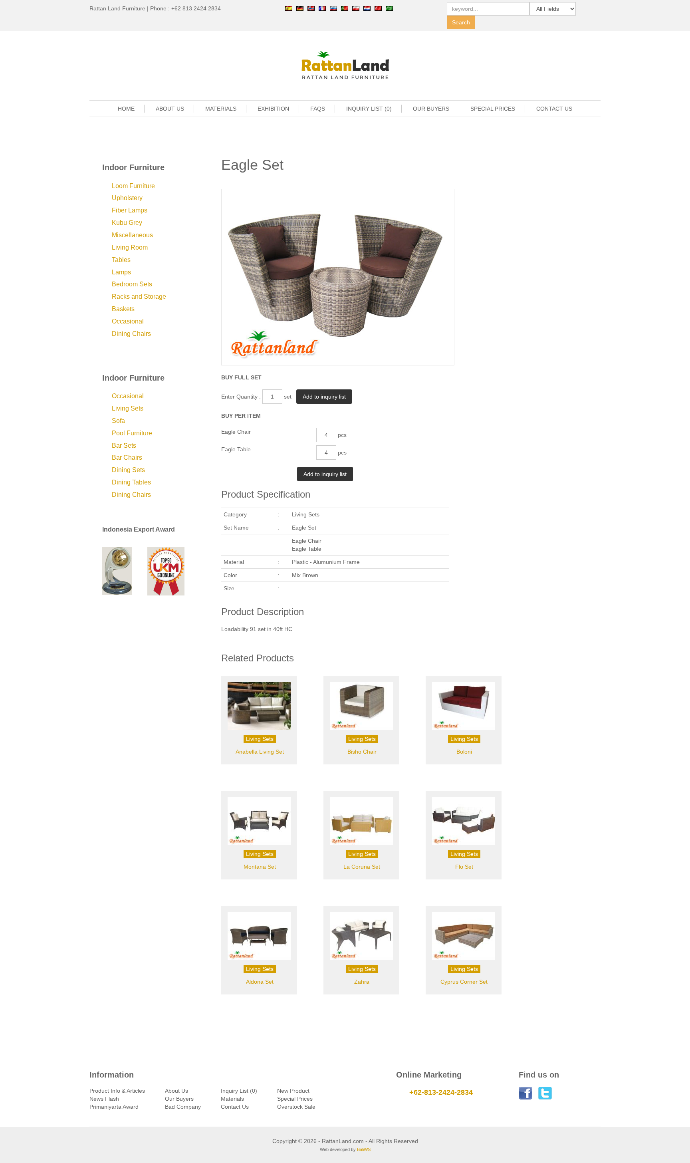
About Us (176, 1091)
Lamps (121, 272)
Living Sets (127, 408)
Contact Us (235, 1106)
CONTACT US (554, 108)
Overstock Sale (296, 1106)
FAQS (317, 108)
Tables (121, 259)
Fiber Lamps (129, 210)
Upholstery (127, 197)
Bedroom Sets (132, 284)
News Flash (104, 1099)
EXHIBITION (273, 108)
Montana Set (260, 866)
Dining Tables (131, 482)
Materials (232, 1099)
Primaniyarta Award (114, 1106)
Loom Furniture (133, 186)
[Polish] (355, 8)
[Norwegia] (311, 8)
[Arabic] (389, 8)
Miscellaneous (132, 235)
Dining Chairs (131, 333)
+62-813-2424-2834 (441, 1092)
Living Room (130, 247)
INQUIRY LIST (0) (369, 108)
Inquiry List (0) (239, 1091)
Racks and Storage (139, 296)
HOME (126, 108)
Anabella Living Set (260, 751)
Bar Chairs (127, 457)
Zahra (361, 981)
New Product (293, 1091)
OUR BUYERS (431, 108)
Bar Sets (124, 445)
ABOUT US (170, 108)
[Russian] (333, 8)
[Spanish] (288, 8)
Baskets (123, 309)
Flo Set (464, 866)
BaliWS (364, 1149)
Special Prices (295, 1099)
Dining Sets (128, 469)
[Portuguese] (344, 8)
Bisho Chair (362, 751)
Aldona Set (260, 981)
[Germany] (299, 8)
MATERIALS (220, 108)
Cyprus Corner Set (464, 981)
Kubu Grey (127, 222)
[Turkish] (378, 8)
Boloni (464, 751)
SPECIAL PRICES (492, 108)
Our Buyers (179, 1099)
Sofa (118, 420)
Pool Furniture (132, 433)
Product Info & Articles (117, 1091)
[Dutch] (367, 8)
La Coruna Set (361, 866)
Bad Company (183, 1106)
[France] (322, 8)
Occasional (128, 321)
